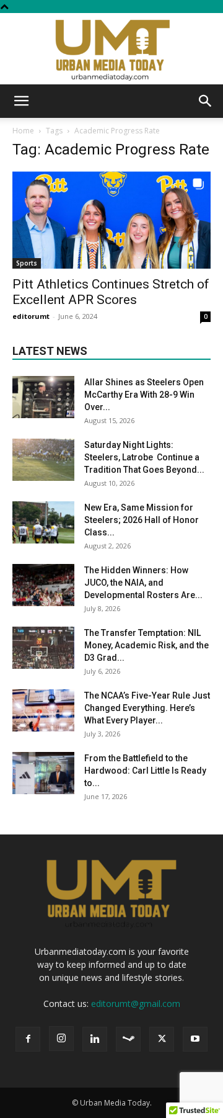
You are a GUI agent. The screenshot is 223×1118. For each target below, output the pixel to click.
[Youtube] (195, 1039)
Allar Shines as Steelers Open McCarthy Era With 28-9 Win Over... (144, 394)
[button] (21, 101)
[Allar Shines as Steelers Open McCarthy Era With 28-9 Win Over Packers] (43, 397)
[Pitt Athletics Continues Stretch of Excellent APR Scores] (111, 220)
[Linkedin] (94, 1039)
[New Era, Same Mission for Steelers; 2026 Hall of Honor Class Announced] (43, 522)
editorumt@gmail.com (135, 1003)
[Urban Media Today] (111, 48)
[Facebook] (27, 1039)
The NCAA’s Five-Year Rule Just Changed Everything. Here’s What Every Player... (147, 708)
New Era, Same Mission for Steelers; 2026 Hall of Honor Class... (141, 520)
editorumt (31, 316)
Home (23, 130)
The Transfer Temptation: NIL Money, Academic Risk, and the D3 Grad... (146, 645)
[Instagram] (61, 1038)
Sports (26, 263)
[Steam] (128, 1039)
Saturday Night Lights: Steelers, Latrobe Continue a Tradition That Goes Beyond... (144, 457)
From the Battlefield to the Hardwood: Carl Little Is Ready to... (145, 770)
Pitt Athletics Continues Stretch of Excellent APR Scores (110, 292)
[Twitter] (161, 1039)
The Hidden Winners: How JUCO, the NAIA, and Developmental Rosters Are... (143, 582)
